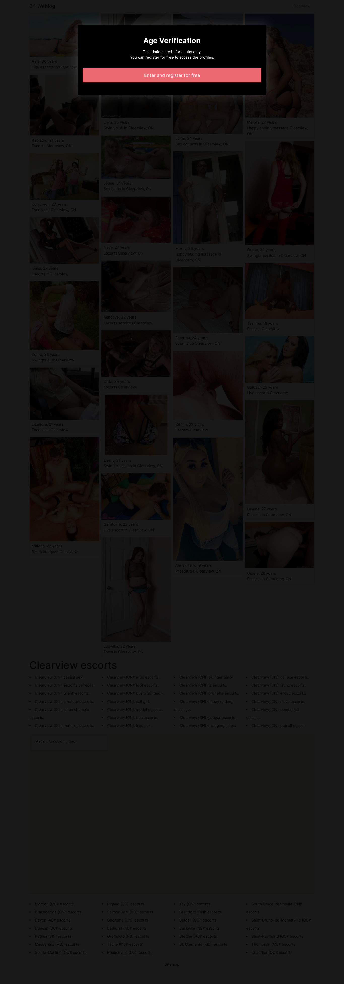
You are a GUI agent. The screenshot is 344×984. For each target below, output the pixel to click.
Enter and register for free (172, 75)
